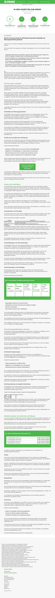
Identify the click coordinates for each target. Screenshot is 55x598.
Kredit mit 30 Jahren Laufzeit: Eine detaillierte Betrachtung (13, 553)
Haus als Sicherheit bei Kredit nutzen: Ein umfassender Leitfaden (14, 545)
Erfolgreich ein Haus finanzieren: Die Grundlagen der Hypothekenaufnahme (16, 547)
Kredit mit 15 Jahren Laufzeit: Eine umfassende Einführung (13, 556)
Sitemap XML (6, 583)
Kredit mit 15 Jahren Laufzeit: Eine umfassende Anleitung (12, 560)
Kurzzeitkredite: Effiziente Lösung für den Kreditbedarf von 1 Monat (14, 558)
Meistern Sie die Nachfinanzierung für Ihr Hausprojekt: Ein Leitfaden (15, 544)
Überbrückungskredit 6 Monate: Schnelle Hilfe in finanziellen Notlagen (15, 554)
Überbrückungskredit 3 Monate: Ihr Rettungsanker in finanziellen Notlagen (16, 552)
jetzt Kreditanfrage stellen (45, 1)
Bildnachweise (7, 588)
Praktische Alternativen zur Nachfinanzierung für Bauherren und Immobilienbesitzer (17, 546)
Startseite (6, 576)
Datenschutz (6, 585)
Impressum (6, 586)
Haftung (5, 587)
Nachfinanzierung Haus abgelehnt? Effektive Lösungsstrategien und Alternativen (17, 550)
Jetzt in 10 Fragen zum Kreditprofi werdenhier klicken (27, 166)
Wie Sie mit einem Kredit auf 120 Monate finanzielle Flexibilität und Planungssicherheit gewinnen (20, 559)
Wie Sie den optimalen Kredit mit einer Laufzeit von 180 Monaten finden (15, 565)
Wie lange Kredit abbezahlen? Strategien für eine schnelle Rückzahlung (15, 564)
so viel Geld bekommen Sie (33, 1)
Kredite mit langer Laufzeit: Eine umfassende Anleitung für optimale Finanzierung (17, 566)
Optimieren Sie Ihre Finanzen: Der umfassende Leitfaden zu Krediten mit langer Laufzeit (18, 557)
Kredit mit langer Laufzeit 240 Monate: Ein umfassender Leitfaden (14, 551)
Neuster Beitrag (7, 571)
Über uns (6, 580)
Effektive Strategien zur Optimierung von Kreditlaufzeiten (12, 563)
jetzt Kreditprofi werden (21, 1)
